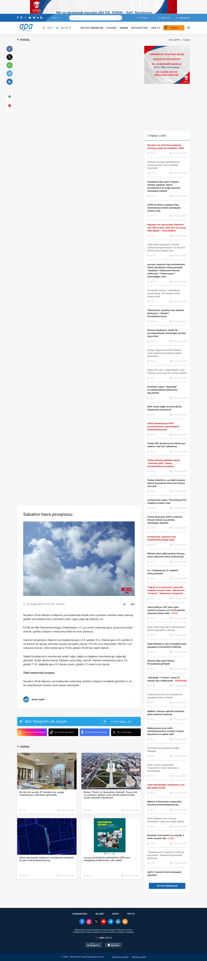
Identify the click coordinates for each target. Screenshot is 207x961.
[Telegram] (34, 17)
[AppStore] (113, 945)
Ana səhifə (174, 40)
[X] (25, 17)
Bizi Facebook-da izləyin (96, 732)
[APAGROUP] (103, 938)
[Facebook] (17, 17)
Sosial (186, 39)
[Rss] (41, 17)
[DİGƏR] (187, 28)
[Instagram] (21, 17)
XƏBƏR (124, 27)
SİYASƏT (111, 27)
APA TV (155, 27)
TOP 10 (131, 913)
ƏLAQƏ (99, 913)
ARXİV (115, 913)
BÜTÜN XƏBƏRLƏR (92, 27)
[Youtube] (29, 17)
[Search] (118, 18)
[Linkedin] (38, 17)
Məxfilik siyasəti (139, 957)
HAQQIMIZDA (79, 913)
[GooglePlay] (93, 945)
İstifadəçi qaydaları (120, 957)
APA (79, 627)
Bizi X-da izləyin (124, 732)
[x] (96, 922)
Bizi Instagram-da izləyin (34, 732)
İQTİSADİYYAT (139, 27)
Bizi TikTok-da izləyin (64, 732)
